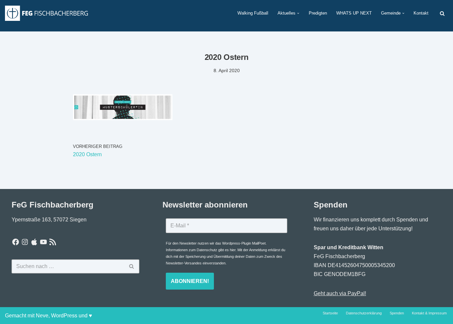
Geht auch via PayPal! (340, 293)
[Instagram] (25, 242)
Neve (42, 315)
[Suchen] (442, 13)
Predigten (318, 13)
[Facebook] (16, 242)
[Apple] (34, 242)
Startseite (330, 313)
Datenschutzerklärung (364, 313)
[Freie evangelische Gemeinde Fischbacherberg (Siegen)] (46, 13)
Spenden (397, 313)
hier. (233, 250)
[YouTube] (43, 242)
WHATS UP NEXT (354, 13)
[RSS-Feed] (53, 242)
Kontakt (421, 13)
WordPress (64, 315)
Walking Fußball (252, 13)
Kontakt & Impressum (429, 313)
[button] (298, 13)
